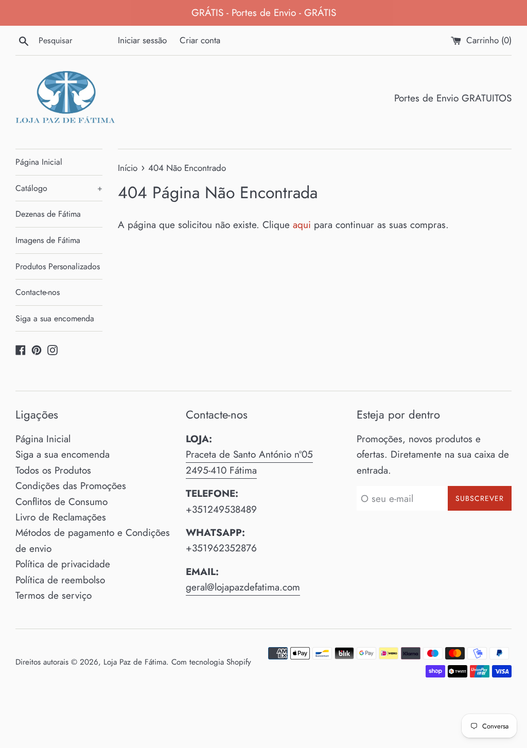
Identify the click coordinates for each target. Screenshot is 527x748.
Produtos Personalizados (57, 266)
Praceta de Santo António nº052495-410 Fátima (249, 462)
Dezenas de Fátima (48, 214)
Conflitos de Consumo (61, 502)
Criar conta (200, 40)
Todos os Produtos (53, 470)
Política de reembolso (60, 580)
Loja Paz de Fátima (134, 662)
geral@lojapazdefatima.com (243, 587)
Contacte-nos (37, 292)
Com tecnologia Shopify (211, 662)
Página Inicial (38, 162)
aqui (302, 225)
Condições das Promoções (70, 486)
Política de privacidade (62, 564)
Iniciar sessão (142, 40)
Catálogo (58, 188)
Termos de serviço (53, 595)
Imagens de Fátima (47, 240)
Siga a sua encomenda (54, 318)
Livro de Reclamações (60, 517)
